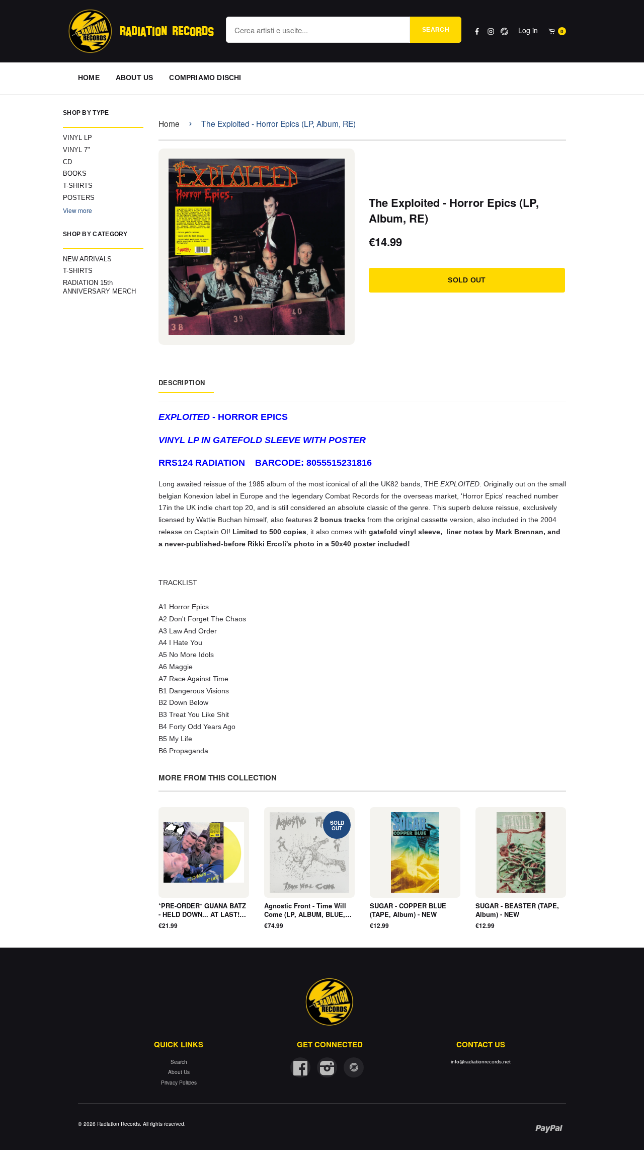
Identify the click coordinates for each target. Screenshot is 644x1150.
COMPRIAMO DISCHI (205, 78)
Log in (528, 30)
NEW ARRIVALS (87, 259)
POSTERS (79, 197)
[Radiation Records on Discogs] (354, 1067)
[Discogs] (504, 31)
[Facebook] (477, 31)
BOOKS (75, 173)
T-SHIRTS (78, 185)
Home (169, 123)
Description (181, 382)
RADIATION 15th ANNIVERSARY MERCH (99, 287)
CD (67, 162)
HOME (89, 78)
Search (435, 29)
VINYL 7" (76, 150)
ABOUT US (134, 78)
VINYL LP (77, 137)
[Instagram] (491, 31)
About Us (179, 1071)
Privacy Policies (179, 1082)
